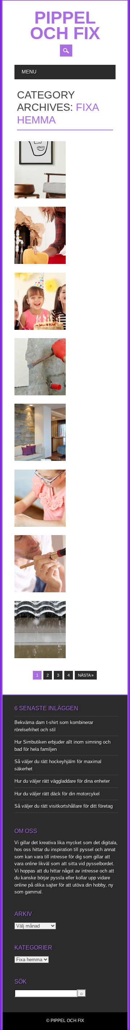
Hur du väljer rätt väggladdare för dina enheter (62, 781)
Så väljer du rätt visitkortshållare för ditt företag (63, 806)
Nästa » (86, 675)
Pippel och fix (65, 25)
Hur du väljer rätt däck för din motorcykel (57, 793)
